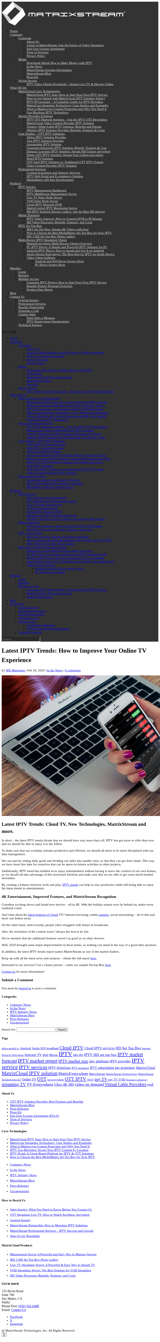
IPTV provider (120, 1061)
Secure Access (27, 80)
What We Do (18, 87)
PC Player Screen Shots (50, 264)
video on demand (89, 1084)
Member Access (28, 279)
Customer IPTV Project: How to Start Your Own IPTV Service (67, 282)
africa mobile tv (10, 1048)
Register (23, 275)
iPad (45, 1055)
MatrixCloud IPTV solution (30, 1073)
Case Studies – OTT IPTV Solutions (41, 133)
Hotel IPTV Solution (40, 158)
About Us (33, 41)
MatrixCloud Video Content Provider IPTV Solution (60, 123)
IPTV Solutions (59, 1068)
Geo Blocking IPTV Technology (48, 112)
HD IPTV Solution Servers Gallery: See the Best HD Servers (66, 211)
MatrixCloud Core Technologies (39, 91)
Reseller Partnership (31, 307)
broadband (52, 1048)
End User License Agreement (46, 48)
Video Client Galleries (41, 257)
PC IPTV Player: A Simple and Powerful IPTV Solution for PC (67, 247)
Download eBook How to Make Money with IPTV (59, 63)
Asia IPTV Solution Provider (45, 140)
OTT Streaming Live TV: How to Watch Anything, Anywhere (50, 1214)
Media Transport (29, 215)
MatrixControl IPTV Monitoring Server (52, 208)
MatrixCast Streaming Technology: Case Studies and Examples (67, 105)
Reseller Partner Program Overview (49, 286)
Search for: (9, 1029)
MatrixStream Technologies (121, 1074)
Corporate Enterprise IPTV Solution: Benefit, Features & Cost (66, 148)
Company (16, 34)
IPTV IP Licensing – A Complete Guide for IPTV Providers (65, 102)
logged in (25, 988)
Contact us (8, 971)
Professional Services (32, 169)
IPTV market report (38, 1060)
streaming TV (14, 1084)
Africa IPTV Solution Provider (46, 137)
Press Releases (19, 1019)
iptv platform (99, 1061)
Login (22, 272)
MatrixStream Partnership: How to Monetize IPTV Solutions (49, 1225)
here (93, 958)
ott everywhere (55, 1079)
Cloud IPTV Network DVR (44, 204)
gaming (103, 914)
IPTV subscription (102, 1068)
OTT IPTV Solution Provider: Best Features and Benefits (46, 1101)
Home (14, 31)
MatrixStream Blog (39, 73)
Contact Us (17, 296)
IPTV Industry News (23, 1011)
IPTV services (33, 1067)
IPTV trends (70, 884)
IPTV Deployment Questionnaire (48, 321)
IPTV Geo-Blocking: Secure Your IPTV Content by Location (49, 1150)
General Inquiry (28, 300)
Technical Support (30, 325)
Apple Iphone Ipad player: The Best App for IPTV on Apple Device (71, 254)
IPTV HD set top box (100, 1055)
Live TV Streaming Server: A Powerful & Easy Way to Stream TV (52, 1265)
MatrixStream (97, 1074)
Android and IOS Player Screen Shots (59, 261)
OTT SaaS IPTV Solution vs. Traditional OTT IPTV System (65, 162)
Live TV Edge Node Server (44, 197)
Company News (20, 1004)
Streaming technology (137, 1080)
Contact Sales (27, 314)
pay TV (101, 1079)
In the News (34, 66)
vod (150, 1084)
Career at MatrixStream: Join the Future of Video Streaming (65, 45)
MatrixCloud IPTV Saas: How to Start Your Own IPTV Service (67, 94)
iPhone (53, 1055)
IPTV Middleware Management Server (52, 194)
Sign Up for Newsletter (25, 1236)
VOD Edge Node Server (42, 201)
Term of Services (38, 52)
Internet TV (33, 1055)
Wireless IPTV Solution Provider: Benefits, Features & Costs (66, 130)
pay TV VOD (116, 1079)
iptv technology (125, 1068)
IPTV (65, 1054)
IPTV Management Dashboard (46, 190)
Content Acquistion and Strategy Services (53, 172)
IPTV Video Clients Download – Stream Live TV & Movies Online (70, 84)
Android (25, 1048)
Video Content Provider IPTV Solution (52, 165)
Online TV (29, 1079)
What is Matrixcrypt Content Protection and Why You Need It (66, 109)
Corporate (24, 38)
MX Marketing (15, 670)
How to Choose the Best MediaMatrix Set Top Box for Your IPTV (69, 233)
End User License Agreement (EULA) (34, 1115)
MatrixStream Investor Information (49, 70)
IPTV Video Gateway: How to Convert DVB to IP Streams (64, 218)
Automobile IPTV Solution (44, 144)
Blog (13, 293)
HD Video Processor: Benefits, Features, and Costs (59, 222)
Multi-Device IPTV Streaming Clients (42, 240)
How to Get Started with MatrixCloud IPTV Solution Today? (66, 98)
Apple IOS (39, 1048)
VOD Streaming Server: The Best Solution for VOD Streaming (50, 1270)
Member (15, 268)
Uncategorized (19, 1022)
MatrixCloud (145, 1068)
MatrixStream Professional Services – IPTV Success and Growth (51, 1230)
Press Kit (32, 77)
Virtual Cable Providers (125, 1084)
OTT (41, 1079)
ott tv (90, 1079)
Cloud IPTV (72, 1047)
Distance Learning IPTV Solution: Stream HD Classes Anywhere (68, 151)
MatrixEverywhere (73, 1073)
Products (15, 183)
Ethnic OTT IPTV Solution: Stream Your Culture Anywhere (65, 155)
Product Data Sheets (40, 289)
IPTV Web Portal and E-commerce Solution (55, 176)
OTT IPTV (75, 1079)
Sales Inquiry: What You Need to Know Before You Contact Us (51, 1209)
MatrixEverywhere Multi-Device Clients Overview (59, 243)
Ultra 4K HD (64, 1084)
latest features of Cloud (43, 914)
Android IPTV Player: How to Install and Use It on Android (65, 250)
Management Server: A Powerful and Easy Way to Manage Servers (53, 1254)
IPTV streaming (80, 1068)
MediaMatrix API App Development (50, 179)
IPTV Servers (27, 187)
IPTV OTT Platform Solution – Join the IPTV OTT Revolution (67, 119)
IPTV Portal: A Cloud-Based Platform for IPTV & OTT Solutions (52, 1153)
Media (22, 59)
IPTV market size (73, 1061)
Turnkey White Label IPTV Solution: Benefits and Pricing (64, 126)
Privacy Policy (36, 55)
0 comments (73, 670)
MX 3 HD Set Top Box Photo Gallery (51, 236)
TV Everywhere (40, 1084)
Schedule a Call (28, 310)
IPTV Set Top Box (30, 225)
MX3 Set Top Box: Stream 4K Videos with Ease (58, 229)
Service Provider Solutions (35, 116)
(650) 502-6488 (28, 1306)
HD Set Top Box (128, 1048)
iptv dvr (78, 1055)
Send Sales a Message (41, 318)
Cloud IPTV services (99, 1048)
